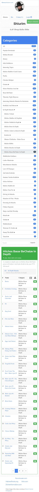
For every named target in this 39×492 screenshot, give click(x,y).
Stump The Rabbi (19, 232)
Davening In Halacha (19, 203)
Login (28, 17)
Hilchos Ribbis (19, 143)
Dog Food (8, 311)
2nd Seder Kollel (19, 173)
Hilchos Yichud (19, 114)
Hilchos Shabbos (19, 186)
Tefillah (19, 220)
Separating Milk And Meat (9, 454)
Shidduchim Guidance (19, 156)
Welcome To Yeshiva (19, 228)
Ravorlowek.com (21, 478)
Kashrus (19, 135)
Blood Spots (8, 401)
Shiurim (5, 17)
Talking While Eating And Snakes (10, 350)
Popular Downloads (19, 50)
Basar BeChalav (19, 93)
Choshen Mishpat (19, 80)
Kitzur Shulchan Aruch (19, 89)
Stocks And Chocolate (8, 297)
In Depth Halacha (19, 110)
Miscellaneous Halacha (19, 165)
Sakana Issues (9, 326)
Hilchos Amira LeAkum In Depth (19, 131)
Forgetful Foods (9, 364)
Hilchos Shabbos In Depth (19, 118)
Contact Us (19, 17)
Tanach (19, 236)
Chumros (7, 416)
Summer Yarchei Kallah (19, 177)
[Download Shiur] (35, 281)
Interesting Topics (19, 67)
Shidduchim (19, 224)
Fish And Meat (9, 319)
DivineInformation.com (14, 484)
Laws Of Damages (19, 169)
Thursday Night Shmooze (19, 97)
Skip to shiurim (33, 21)
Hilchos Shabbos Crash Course (19, 72)
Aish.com (24, 481)
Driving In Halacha (19, 194)
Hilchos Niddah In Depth (19, 122)
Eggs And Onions (10, 341)
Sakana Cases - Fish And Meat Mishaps (11, 335)
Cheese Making (9, 431)
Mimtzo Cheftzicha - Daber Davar (19, 139)
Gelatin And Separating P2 (9, 462)
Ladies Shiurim (19, 160)
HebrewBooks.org (12, 481)
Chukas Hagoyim (19, 207)
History (19, 59)
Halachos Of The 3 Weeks (19, 198)
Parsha (19, 76)
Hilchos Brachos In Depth (19, 148)
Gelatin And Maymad (8, 447)
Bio (12, 17)
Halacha (19, 215)
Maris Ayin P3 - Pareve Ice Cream (10, 387)
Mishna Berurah (19, 55)
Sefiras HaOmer (19, 181)
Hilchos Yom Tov (19, 190)
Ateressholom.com (7, 2)
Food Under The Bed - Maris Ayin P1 (11, 372)
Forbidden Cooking (11, 289)
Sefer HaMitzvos (19, 63)
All (19, 46)
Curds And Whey (10, 423)
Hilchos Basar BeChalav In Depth (19, 152)
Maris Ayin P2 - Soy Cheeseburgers (11, 380)
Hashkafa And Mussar (19, 105)
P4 (6, 304)
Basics (7, 281)
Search (32, 243)
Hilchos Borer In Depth (19, 126)
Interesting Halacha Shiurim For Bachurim (19, 101)
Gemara (19, 84)
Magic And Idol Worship (19, 211)
